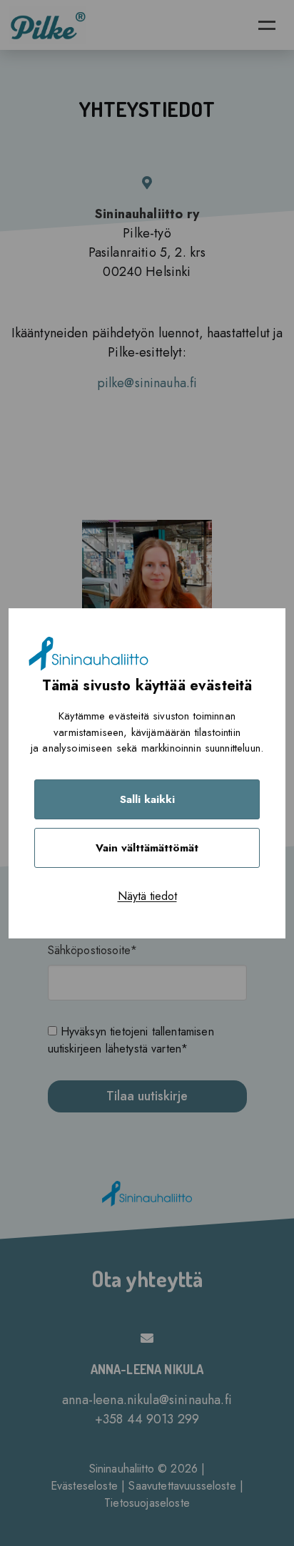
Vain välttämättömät (147, 848)
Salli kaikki (147, 799)
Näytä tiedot (147, 896)
